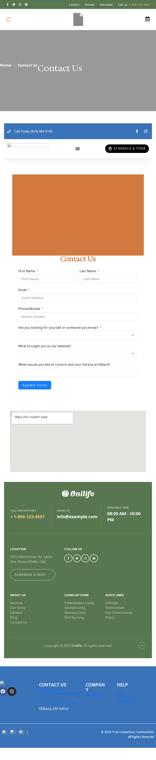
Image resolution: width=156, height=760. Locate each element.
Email (22, 290)
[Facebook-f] (68, 558)
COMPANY (95, 687)
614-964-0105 (50, 689)
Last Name (88, 271)
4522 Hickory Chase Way (58, 703)
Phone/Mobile (29, 308)
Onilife (77, 645)
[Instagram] (85, 558)
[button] (77, 148)
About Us (93, 695)
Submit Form (35, 385)
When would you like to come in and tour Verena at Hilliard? (64, 364)
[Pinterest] (94, 558)
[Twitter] (77, 558)
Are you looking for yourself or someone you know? (58, 327)
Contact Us (126, 701)
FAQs (121, 694)
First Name (26, 271)
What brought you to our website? (44, 346)
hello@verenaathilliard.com (61, 695)
